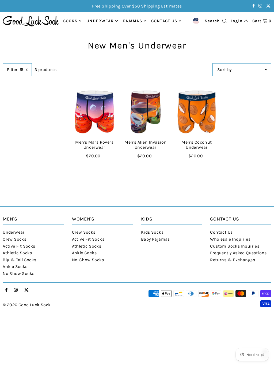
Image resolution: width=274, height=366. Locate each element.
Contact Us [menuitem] (164, 20)
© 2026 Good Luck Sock (27, 304)
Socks (70, 20)
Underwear (100, 20)
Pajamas (132, 20)
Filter (12, 69)
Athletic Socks (17, 252)
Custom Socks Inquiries (234, 246)
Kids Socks (152, 232)
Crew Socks (14, 239)
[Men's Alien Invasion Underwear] (145, 112)
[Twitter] (268, 6)
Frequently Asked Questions (238, 252)
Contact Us (221, 232)
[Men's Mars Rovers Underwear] (94, 112)
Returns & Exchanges (232, 259)
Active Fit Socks (19, 246)
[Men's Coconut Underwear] (196, 112)
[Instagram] (260, 6)
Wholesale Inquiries (230, 239)
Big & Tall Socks (19, 259)
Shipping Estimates (161, 6)
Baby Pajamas (155, 239)
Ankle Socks (15, 266)
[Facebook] (254, 6)
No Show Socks (18, 273)
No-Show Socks (88, 259)
